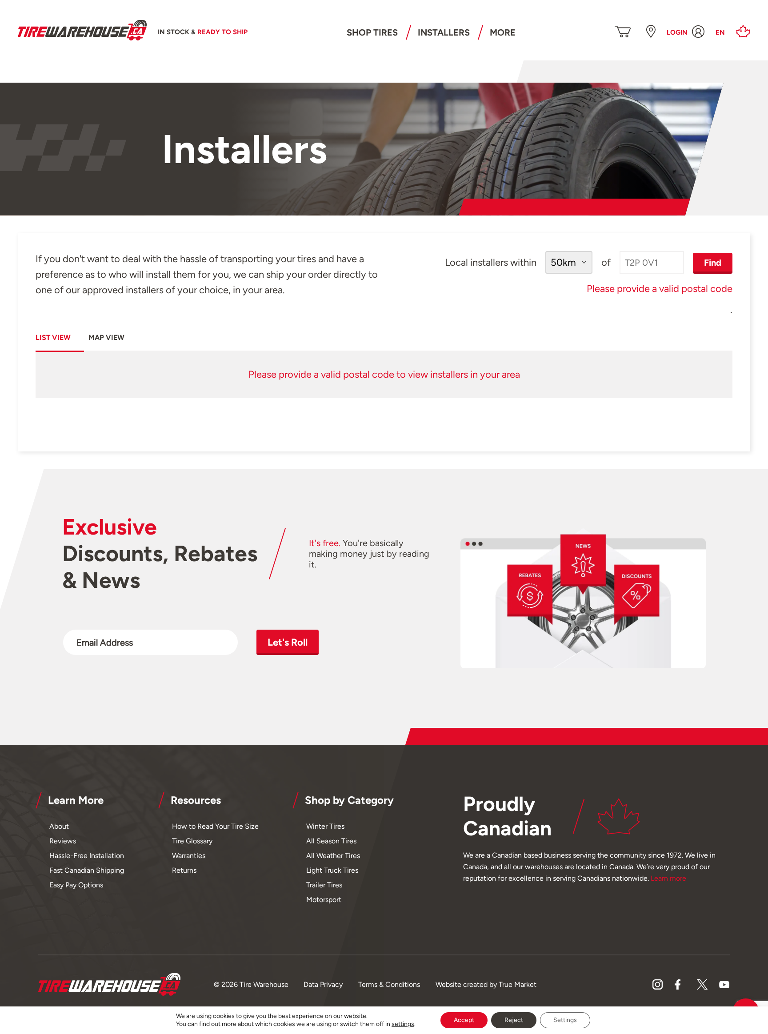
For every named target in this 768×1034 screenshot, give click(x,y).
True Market (517, 984)
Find (712, 262)
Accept (464, 1020)
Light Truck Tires (332, 870)
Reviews (62, 841)
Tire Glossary (192, 841)
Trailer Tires (324, 885)
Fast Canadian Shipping (86, 870)
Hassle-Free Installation (86, 855)
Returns (184, 870)
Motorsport (323, 899)
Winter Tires (325, 826)
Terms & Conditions (389, 984)
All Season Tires (331, 841)
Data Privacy (323, 984)
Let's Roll (288, 642)
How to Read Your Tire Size (215, 826)
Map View (106, 337)
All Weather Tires (333, 855)
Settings (565, 1020)
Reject (513, 1020)
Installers (444, 32)
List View (53, 337)
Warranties (188, 855)
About (59, 826)
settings (403, 1024)
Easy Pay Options (76, 885)
